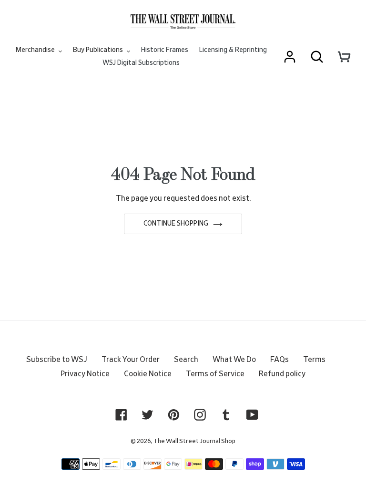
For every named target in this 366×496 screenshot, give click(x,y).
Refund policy (282, 374)
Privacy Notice (85, 374)
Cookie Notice (148, 374)
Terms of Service (215, 374)
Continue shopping (175, 223)
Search (186, 359)
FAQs (279, 359)
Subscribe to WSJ (56, 359)
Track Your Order (131, 359)
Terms (314, 359)
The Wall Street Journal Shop (194, 441)
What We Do (234, 359)
